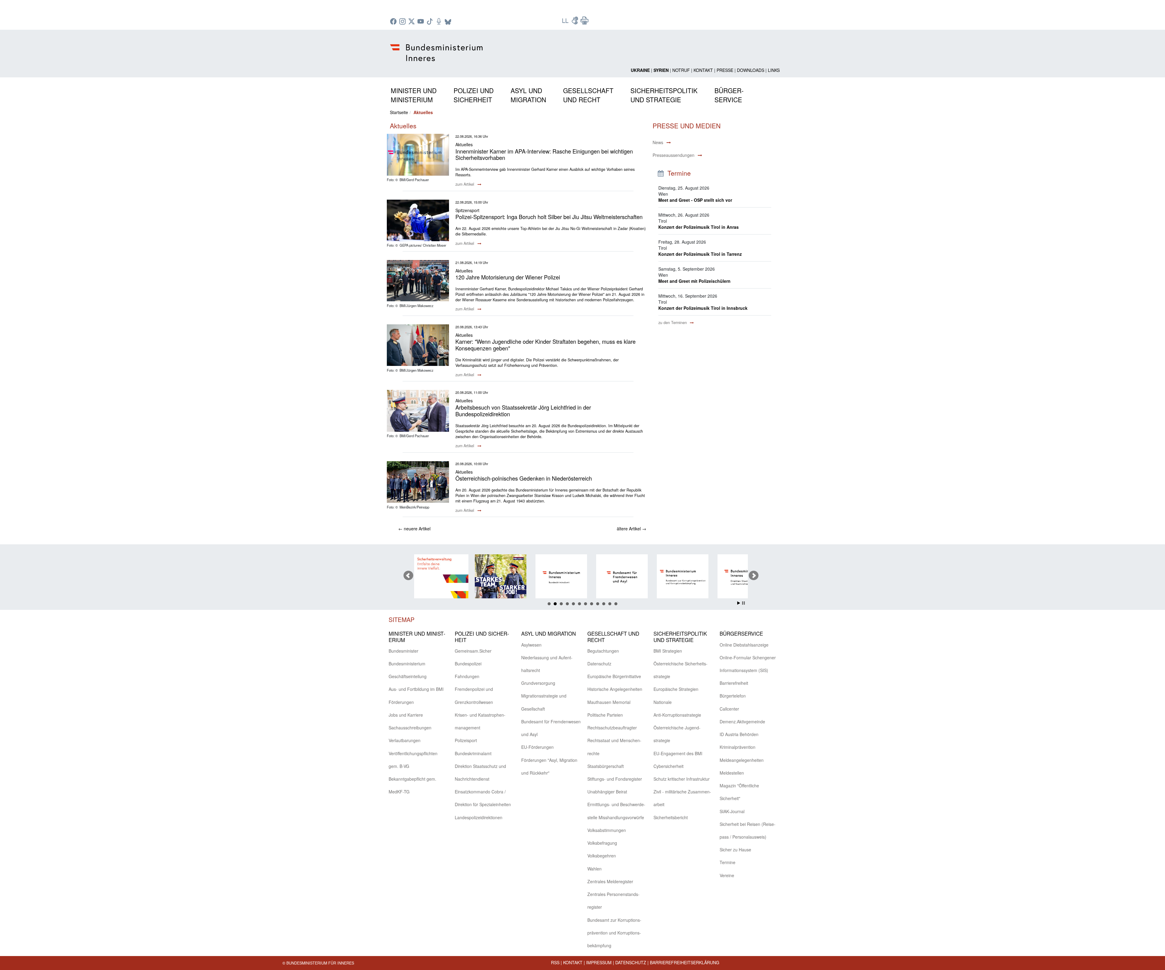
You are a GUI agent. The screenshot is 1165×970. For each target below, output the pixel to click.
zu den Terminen (673, 322)
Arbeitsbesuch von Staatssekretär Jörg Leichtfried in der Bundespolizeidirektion (523, 410)
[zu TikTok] (430, 22)
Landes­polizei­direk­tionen (478, 817)
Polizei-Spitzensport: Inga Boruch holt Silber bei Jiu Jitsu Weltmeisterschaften (549, 217)
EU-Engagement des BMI (677, 753)
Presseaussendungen (673, 155)
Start (738, 603)
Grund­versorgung (538, 683)
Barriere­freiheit (734, 683)
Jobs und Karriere (406, 715)
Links (774, 70)
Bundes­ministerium (407, 664)
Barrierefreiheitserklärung (684, 962)
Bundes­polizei (468, 664)
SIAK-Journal (732, 811)
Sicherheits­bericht (670, 817)
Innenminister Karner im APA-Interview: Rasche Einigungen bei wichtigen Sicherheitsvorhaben (544, 154)
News (658, 142)
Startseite (399, 112)
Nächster (753, 575)
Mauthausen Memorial (608, 702)
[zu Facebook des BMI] (394, 22)
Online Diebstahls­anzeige (744, 645)
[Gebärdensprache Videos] (575, 22)
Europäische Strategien (675, 689)
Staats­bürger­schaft (605, 766)
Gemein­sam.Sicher (473, 651)
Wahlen (594, 869)
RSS (555, 962)
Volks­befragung (602, 843)
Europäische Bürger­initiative (614, 676)
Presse (725, 70)
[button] (413, 94)
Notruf (681, 70)
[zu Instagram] (403, 22)
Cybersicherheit (668, 766)
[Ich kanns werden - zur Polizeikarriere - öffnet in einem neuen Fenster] (441, 577)
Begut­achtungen (603, 651)
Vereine (727, 875)
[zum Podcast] (440, 22)
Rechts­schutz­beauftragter (612, 728)
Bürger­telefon (733, 696)
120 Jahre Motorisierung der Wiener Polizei (507, 277)
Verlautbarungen (404, 740)
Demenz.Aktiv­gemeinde (742, 721)
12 (615, 603)
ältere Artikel (631, 529)
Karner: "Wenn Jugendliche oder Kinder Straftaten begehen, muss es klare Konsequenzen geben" (545, 344)
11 (609, 603)
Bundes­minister (403, 651)
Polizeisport (466, 740)
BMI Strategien (667, 651)
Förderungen (401, 702)
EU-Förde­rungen (537, 747)
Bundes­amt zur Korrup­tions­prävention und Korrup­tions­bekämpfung (614, 932)
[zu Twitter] (412, 22)
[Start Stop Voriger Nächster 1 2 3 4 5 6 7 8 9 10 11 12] (582, 575)
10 (603, 603)
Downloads (750, 70)
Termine (727, 862)
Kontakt (703, 70)
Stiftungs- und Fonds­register (614, 779)
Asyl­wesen (531, 645)
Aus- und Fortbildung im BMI (416, 689)
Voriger (408, 575)
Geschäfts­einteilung (408, 676)
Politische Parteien (605, 715)
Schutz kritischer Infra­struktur (681, 779)
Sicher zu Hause (735, 850)
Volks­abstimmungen (606, 830)
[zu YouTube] (421, 22)
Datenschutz (630, 962)
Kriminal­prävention (737, 747)
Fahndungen (467, 676)
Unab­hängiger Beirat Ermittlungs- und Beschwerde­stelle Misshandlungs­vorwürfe (616, 804)
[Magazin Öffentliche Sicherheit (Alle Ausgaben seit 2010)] (745, 577)
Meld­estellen (732, 773)
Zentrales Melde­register (610, 881)
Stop (743, 603)
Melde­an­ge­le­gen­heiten (742, 760)
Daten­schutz (599, 664)
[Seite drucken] (584, 22)
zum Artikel (465, 184)
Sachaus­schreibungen (410, 728)
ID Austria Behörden (739, 734)
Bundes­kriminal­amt (473, 753)
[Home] (437, 48)
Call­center (729, 709)
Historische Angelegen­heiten (614, 689)
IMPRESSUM (599, 962)
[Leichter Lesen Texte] (566, 22)
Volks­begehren (601, 856)
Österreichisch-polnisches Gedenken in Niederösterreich (523, 478)
